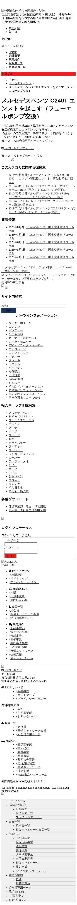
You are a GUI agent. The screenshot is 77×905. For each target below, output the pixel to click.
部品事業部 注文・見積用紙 (27, 506)
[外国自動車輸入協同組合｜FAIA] (23, 10)
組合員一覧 (23, 825)
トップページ (17, 800)
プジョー (14, 480)
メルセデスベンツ (20, 412)
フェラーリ (16, 450)
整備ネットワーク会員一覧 (33, 829)
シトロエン (16, 476)
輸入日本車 (16, 487)
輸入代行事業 (19, 632)
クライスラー (17, 442)
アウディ (14, 427)
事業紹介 (14, 833)
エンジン (14, 326)
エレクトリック (19, 352)
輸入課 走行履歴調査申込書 (27, 510)
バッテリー (16, 330)
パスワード (11, 547)
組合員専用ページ (21, 617)
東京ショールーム (21, 658)
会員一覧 (14, 821)
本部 (13, 592)
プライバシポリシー (29, 817)
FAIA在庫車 (16, 379)
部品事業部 (17, 628)
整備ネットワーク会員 (24, 614)
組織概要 (16, 574)
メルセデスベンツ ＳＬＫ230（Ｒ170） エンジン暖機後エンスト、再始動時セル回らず (41, 178)
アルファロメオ (19, 461)
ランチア (14, 483)
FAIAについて (18, 804)
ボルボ (13, 431)
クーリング (16, 367)
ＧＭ (11, 438)
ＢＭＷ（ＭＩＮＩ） (21, 416)
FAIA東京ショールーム (32, 774)
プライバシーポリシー (24, 582)
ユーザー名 (11, 540)
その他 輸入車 (19, 491)
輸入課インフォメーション (26, 386)
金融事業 (16, 635)
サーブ (13, 468)
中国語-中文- (17, 895)
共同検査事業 (19, 643)
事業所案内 (16, 875)
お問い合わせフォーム (19, 148)
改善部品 (14, 371)
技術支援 (16, 654)
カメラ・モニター (20, 341)
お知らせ (14, 382)
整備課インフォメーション (26, 390)
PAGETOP (8, 564)
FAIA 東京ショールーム (31, 870)
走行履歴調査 (19, 646)
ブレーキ (14, 360)
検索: (4, 305)
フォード (14, 435)
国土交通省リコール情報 (24, 397)
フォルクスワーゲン (21, 420)
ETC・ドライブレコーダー (26, 345)
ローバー (14, 457)
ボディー (14, 356)
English (15, 28)
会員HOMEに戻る (12, 282)
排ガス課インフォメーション (27, 394)
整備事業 (16, 639)
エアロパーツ (17, 349)
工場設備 (14, 375)
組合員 (14, 610)
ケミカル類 (16, 334)
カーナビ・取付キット (23, 337)
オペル (13, 472)
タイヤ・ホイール (20, 322)
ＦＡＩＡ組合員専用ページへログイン (29, 140)
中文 (14, 31)
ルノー (13, 465)
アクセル (14, 364)
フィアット (16, 446)
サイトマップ (19, 578)
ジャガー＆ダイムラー (23, 453)
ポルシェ (14, 423)
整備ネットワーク (21, 650)
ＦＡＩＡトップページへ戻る (23, 155)
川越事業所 (17, 596)
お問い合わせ (19, 600)
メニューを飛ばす (12, 45)
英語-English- (17, 891)
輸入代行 (23, 748)
